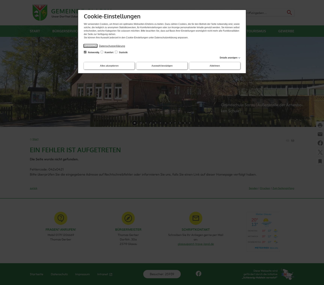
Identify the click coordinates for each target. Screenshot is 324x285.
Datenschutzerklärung (112, 45)
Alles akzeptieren (109, 65)
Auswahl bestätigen (162, 65)
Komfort (109, 52)
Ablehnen (215, 65)
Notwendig (93, 52)
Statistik (123, 52)
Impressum (90, 45)
